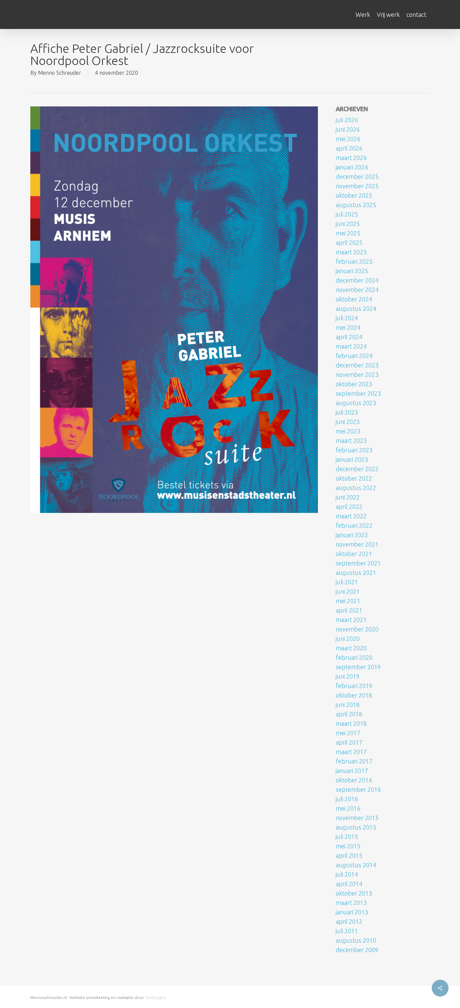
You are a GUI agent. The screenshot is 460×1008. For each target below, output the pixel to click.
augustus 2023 (356, 402)
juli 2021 (347, 582)
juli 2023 (347, 412)
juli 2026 (347, 120)
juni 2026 (348, 129)
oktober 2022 (354, 478)
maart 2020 (351, 648)
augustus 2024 (356, 308)
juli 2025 (347, 214)
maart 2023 (351, 440)
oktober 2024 (354, 299)
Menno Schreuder (59, 73)
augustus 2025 (356, 204)
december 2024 (357, 280)
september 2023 (358, 393)
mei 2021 (348, 600)
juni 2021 (348, 591)
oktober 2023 (354, 384)
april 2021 (349, 610)
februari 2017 (354, 761)
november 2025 (357, 186)
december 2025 (357, 176)
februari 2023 (354, 450)
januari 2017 (352, 770)
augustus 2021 (356, 572)
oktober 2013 (354, 893)
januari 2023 (352, 459)
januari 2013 (352, 912)
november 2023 (357, 374)
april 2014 (349, 883)
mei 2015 (348, 846)
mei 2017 (348, 732)
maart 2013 (351, 902)
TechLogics (155, 997)
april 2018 (349, 714)
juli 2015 (347, 836)
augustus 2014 (356, 864)
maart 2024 (351, 346)
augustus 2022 (356, 487)
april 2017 (349, 742)
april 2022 (349, 506)
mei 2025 (348, 233)
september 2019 (358, 666)
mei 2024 (348, 327)
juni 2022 (348, 497)
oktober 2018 (354, 695)
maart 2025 (351, 252)
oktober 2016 (354, 780)
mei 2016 (348, 808)
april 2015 (349, 855)
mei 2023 (348, 431)
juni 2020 (348, 638)
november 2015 (357, 817)
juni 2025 (348, 223)
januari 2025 (352, 270)
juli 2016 (347, 798)
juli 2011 (347, 931)
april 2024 (349, 336)
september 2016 (358, 789)
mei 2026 (348, 138)
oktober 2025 (354, 195)
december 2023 (357, 365)
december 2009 (357, 949)
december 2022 (357, 468)
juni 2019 (348, 676)
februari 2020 (354, 657)
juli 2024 (347, 318)
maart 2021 (351, 619)
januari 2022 (352, 534)
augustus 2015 (356, 827)
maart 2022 (351, 516)
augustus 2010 (356, 940)
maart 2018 (351, 723)
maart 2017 (351, 751)
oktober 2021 (354, 553)
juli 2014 (347, 874)
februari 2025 (354, 261)
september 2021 (358, 563)
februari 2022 (354, 525)
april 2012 (349, 921)
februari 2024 (354, 355)
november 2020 (357, 629)
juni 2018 (348, 704)
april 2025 (349, 242)
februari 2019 (354, 685)
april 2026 (349, 148)
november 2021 (357, 544)
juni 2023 (348, 421)
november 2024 (357, 289)
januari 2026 (352, 167)
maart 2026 (351, 157)
